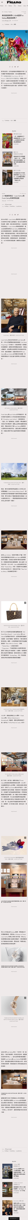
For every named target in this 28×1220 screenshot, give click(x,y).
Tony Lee (4, 200)
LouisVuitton (19, 206)
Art (6, 5)
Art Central (20, 1182)
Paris (15, 5)
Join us (24, 5)
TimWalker (7, 24)
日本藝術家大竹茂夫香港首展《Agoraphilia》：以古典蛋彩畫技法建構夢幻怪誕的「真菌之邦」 (19, 176)
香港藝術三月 (17, 1166)
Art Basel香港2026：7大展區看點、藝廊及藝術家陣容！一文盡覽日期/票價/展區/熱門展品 (20, 1172)
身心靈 (19, 134)
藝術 (17, 134)
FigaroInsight (9, 204)
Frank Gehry (16, 1200)
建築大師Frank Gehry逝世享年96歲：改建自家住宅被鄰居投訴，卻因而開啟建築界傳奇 (19, 1207)
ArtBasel (6, 206)
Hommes (19, 5)
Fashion (1, 5)
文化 (17, 152)
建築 (20, 1200)
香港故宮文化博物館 (18, 154)
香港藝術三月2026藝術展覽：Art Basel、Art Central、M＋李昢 (20, 1189)
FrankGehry (12, 206)
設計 (23, 1200)
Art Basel (15, 1164)
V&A (12, 24)
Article (6, 12)
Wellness (10, 5)
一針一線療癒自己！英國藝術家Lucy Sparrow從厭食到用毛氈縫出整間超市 (19, 139)
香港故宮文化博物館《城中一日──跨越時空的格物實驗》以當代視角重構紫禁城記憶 (19, 160)
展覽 (15, 24)
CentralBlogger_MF (6, 20)
